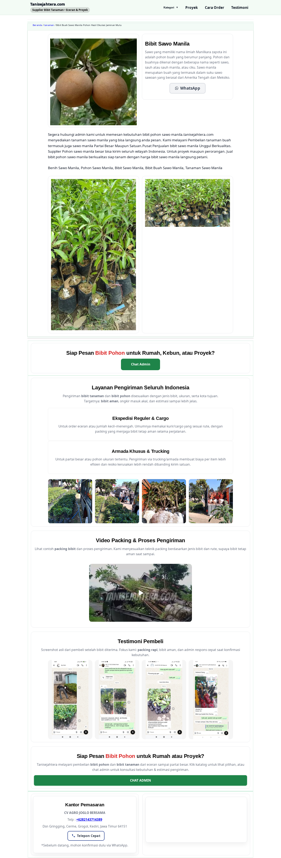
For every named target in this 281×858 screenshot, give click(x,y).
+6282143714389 (89, 819)
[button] (188, 88)
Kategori (171, 7)
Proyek (191, 7)
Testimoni (239, 7)
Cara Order (214, 7)
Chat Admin (140, 364)
